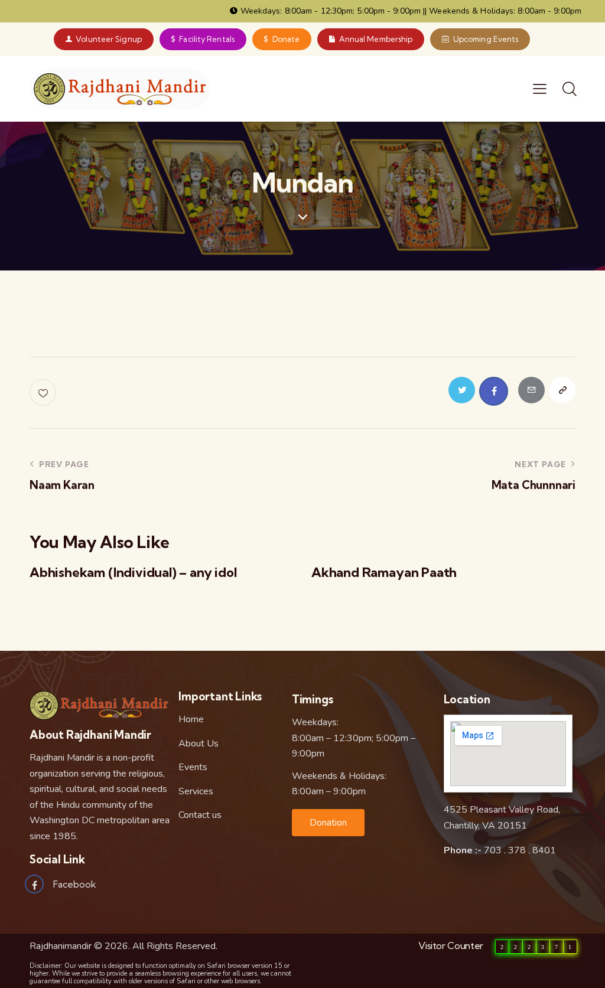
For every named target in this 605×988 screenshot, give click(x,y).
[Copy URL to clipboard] (562, 390)
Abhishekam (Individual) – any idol (133, 572)
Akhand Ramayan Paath (384, 572)
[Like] (44, 392)
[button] (328, 822)
